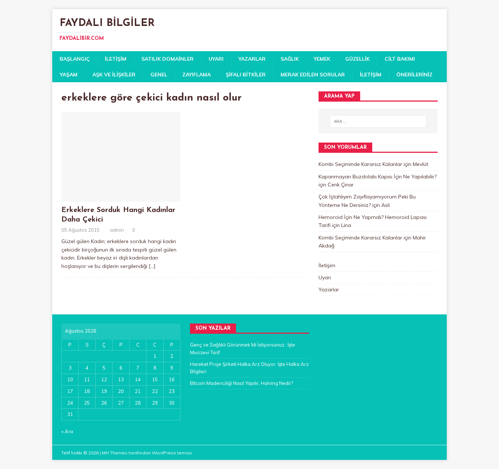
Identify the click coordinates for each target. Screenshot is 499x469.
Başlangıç (75, 59)
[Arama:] (378, 121)
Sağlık (290, 59)
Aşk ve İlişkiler (114, 74)
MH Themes (114, 452)
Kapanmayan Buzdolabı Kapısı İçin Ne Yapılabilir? (378, 176)
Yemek (322, 59)
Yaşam (68, 74)
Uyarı (216, 59)
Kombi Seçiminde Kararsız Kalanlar (360, 164)
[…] (152, 266)
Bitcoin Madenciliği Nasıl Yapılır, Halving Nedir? (241, 383)
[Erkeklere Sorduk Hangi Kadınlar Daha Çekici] (120, 197)
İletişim (115, 59)
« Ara (67, 431)
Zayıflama (196, 74)
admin (117, 230)
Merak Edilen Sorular (313, 74)
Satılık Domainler (167, 59)
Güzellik (357, 59)
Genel (159, 74)
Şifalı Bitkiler (246, 74)
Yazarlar (252, 59)
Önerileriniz (414, 74)
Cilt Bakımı (400, 59)
